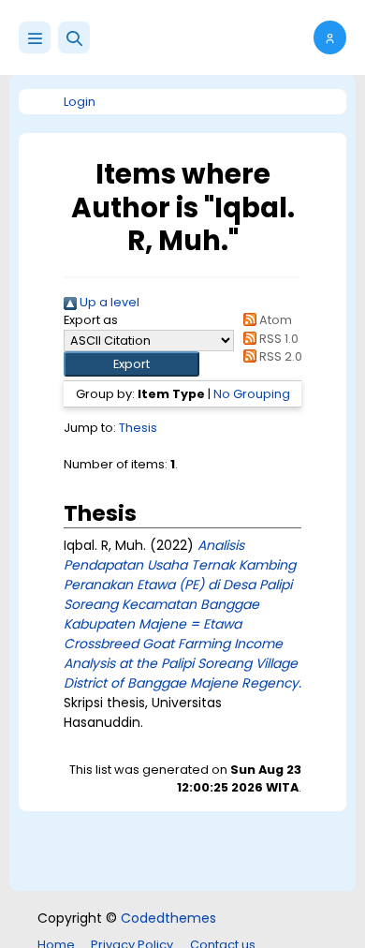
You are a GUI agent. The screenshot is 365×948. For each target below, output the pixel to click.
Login (79, 102)
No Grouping (251, 394)
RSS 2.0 (279, 356)
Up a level (108, 302)
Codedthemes (168, 918)
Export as (91, 320)
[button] (74, 37)
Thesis (138, 428)
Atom (274, 320)
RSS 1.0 (277, 339)
